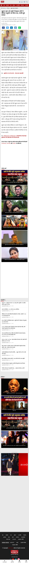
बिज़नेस (22, 5)
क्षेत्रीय (7, 5)
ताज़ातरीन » (3, 300)
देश (10, 5)
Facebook (3, 143)
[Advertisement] (14, 494)
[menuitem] (4, 5)
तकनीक (26, 5)
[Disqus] (14, 280)
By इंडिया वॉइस (4, 23)
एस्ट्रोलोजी (23, 537)
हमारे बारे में (12, 542)
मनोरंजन (17, 537)
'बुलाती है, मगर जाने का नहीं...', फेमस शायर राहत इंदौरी (13, 73)
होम (4, 5)
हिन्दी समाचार (3, 8)
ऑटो (13, 537)
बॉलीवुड (8, 8)
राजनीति (17, 5)
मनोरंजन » (3, 376)
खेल (9, 537)
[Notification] (22, 2)
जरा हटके (14, 539)
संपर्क (17, 542)
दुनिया (14, 5)
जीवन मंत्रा (8, 539)
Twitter (14, 143)
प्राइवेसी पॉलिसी (23, 542)
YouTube (9, 143)
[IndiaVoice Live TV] (24, 2)
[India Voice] (2, 2)
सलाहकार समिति (21, 539)
